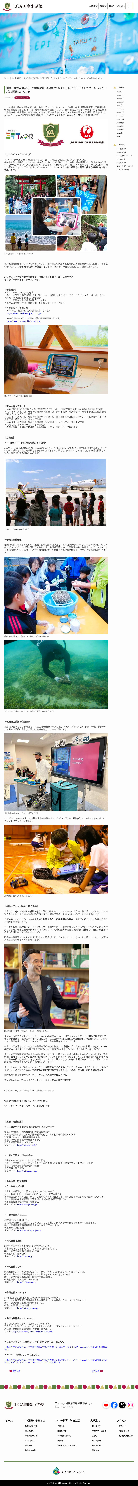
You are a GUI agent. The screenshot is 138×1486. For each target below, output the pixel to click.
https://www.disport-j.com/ (29, 1230)
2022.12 (119, 109)
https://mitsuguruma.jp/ (27, 1308)
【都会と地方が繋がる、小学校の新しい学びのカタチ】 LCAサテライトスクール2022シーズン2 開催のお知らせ (55, 1348)
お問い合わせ (121, 6)
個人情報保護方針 (126, 1436)
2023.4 (119, 98)
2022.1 (119, 133)
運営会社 (122, 1426)
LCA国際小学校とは (34, 1420)
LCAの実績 (96, 1441)
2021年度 (120, 149)
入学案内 (95, 1420)
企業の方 (111, 6)
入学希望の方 (93, 6)
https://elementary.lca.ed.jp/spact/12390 (24, 313)
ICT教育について (64, 1436)
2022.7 (119, 123)
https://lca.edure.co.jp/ (27, 1145)
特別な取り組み (15, 78)
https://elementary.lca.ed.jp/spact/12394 (23, 321)
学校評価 (95, 1450)
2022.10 (119, 116)
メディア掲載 (122, 170)
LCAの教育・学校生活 (68, 1420)
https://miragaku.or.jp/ (27, 1171)
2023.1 (118, 105)
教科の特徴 (61, 1431)
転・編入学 (96, 1426)
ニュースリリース (22, 98)
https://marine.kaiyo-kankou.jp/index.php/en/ (33, 1331)
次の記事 (95, 1371)
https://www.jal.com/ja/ (27, 1204)
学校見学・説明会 (99, 1431)
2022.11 (119, 112)
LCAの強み (29, 1441)
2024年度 (120, 163)
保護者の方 (103, 6)
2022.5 (119, 126)
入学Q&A (95, 1436)
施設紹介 (28, 1445)
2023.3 (118, 102)
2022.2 (119, 130)
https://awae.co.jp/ (25, 1256)
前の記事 (16, 1371)
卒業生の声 (96, 1445)
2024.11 (119, 92)
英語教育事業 (30, 1450)
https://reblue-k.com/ (26, 1282)
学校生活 (60, 1426)
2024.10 (119, 95)
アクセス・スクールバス (67, 1445)
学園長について (31, 1436)
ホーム (9, 1420)
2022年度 (120, 152)
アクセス (122, 1420)
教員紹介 (60, 1441)
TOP (6, 78)
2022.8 (119, 119)
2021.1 (118, 136)
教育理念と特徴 (31, 1426)
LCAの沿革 (29, 1431)
